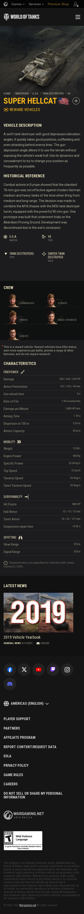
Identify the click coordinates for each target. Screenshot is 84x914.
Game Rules (13, 775)
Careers (11, 784)
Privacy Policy (16, 766)
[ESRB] (23, 841)
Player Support (17, 719)
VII (68, 93)
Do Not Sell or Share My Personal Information (33, 795)
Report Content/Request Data (30, 747)
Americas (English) (27, 703)
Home (7, 93)
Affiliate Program (19, 738)
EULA (7, 756)
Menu (77, 17)
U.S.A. (35, 93)
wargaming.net (24, 815)
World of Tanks (21, 17)
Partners (12, 728)
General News (12, 643)
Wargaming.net (27, 905)
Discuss (45, 643)
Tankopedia (21, 93)
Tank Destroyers (53, 93)
